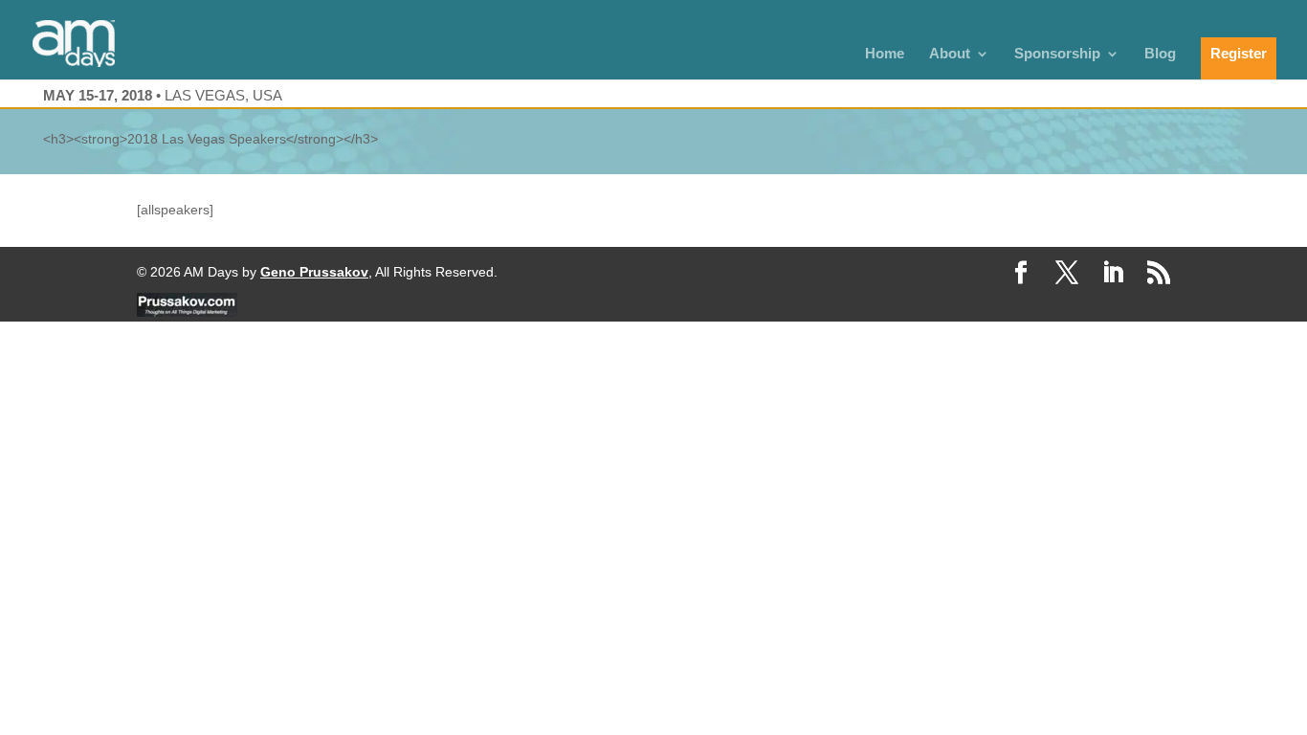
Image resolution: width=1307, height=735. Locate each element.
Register (1238, 53)
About (949, 54)
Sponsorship (1057, 54)
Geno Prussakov (314, 271)
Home (884, 54)
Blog (1160, 54)
